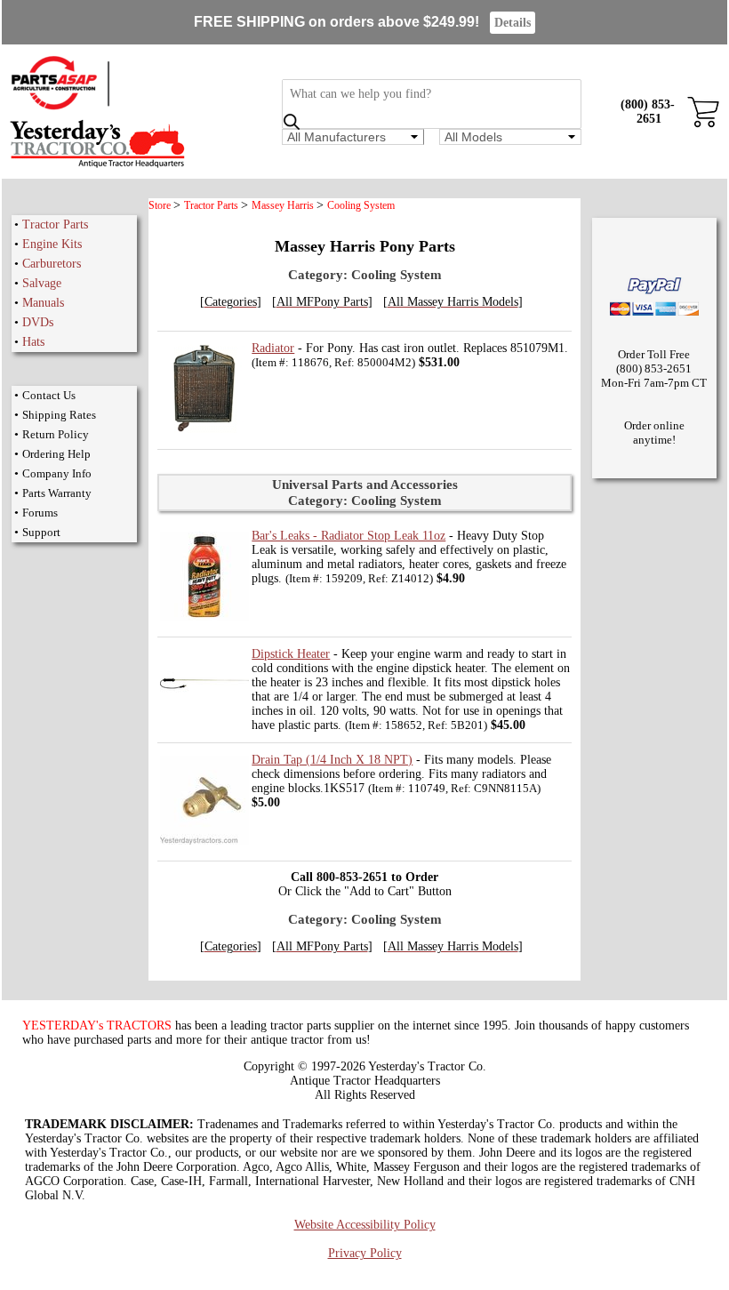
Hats (33, 342)
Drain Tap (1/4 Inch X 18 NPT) (332, 759)
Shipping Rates (59, 414)
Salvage (41, 283)
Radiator (273, 348)
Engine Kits (52, 244)
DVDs (37, 322)
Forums (40, 512)
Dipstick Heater (291, 654)
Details (512, 22)
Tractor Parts (55, 224)
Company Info (57, 473)
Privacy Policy (365, 1253)
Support (41, 532)
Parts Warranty (57, 493)
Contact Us (49, 395)
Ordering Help (56, 454)
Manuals (43, 302)
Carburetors (51, 263)
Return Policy (55, 434)
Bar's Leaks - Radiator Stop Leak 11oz (348, 535)
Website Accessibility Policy (365, 1224)
